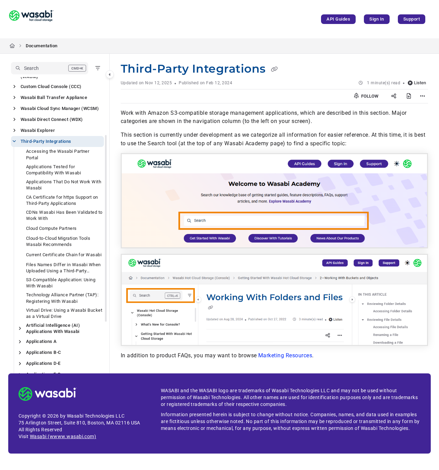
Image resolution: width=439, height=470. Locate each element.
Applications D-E (43, 363)
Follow (369, 96)
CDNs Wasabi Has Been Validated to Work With (64, 215)
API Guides (338, 19)
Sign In (376, 19)
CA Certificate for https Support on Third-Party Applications (62, 200)
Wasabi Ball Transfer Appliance (54, 97)
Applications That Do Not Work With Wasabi (63, 184)
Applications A (41, 341)
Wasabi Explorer (38, 130)
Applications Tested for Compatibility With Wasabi (53, 169)
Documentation (41, 45)
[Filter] (98, 68)
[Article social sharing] (393, 96)
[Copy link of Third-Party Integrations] (274, 69)
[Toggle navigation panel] (110, 74)
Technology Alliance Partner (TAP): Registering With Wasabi (62, 298)
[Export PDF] (408, 96)
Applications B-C (43, 352)
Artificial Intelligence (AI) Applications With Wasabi (53, 328)
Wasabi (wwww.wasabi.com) (63, 436)
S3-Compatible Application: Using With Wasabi (60, 282)
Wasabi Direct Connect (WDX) (52, 119)
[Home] (31, 19)
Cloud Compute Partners (51, 228)
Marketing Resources (285, 355)
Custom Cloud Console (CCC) (51, 86)
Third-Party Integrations (46, 141)
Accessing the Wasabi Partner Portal (57, 154)
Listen (420, 82)
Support (411, 19)
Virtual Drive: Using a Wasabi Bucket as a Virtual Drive (64, 313)
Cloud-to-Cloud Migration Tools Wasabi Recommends (58, 241)
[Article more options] (422, 96)
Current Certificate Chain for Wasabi (64, 254)
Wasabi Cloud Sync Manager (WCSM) (60, 108)
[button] (49, 68)
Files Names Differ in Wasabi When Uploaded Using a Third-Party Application (63, 268)
